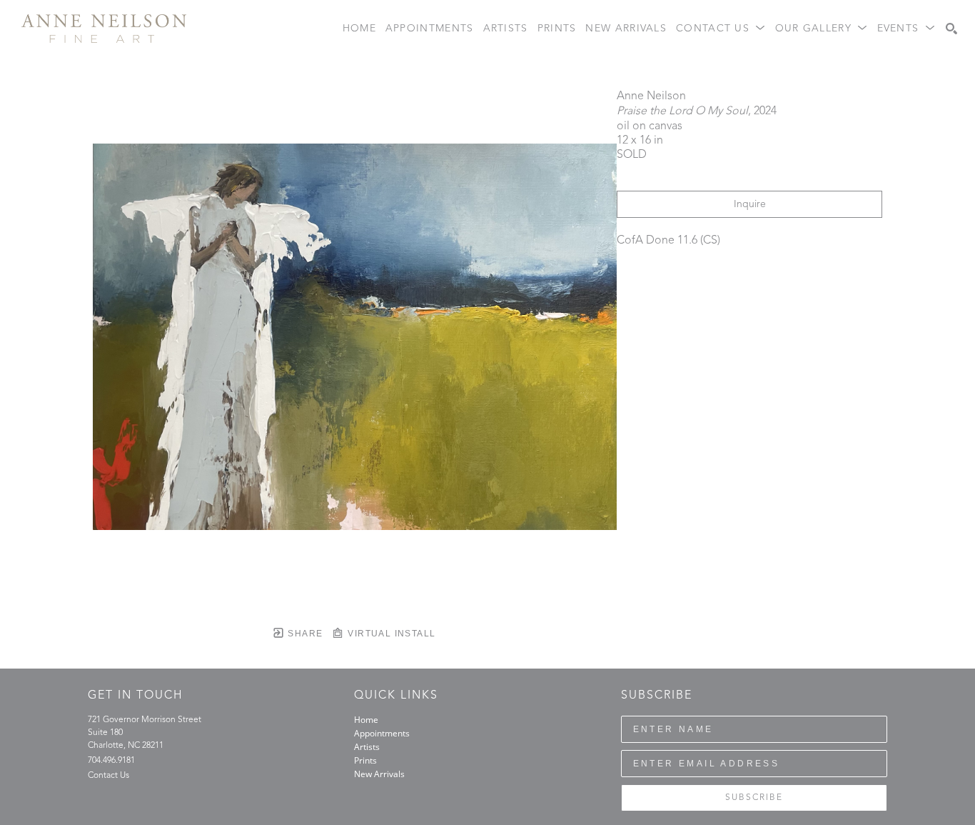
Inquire (750, 204)
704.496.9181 (111, 760)
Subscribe (754, 798)
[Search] (951, 28)
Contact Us (108, 775)
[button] (721, 29)
